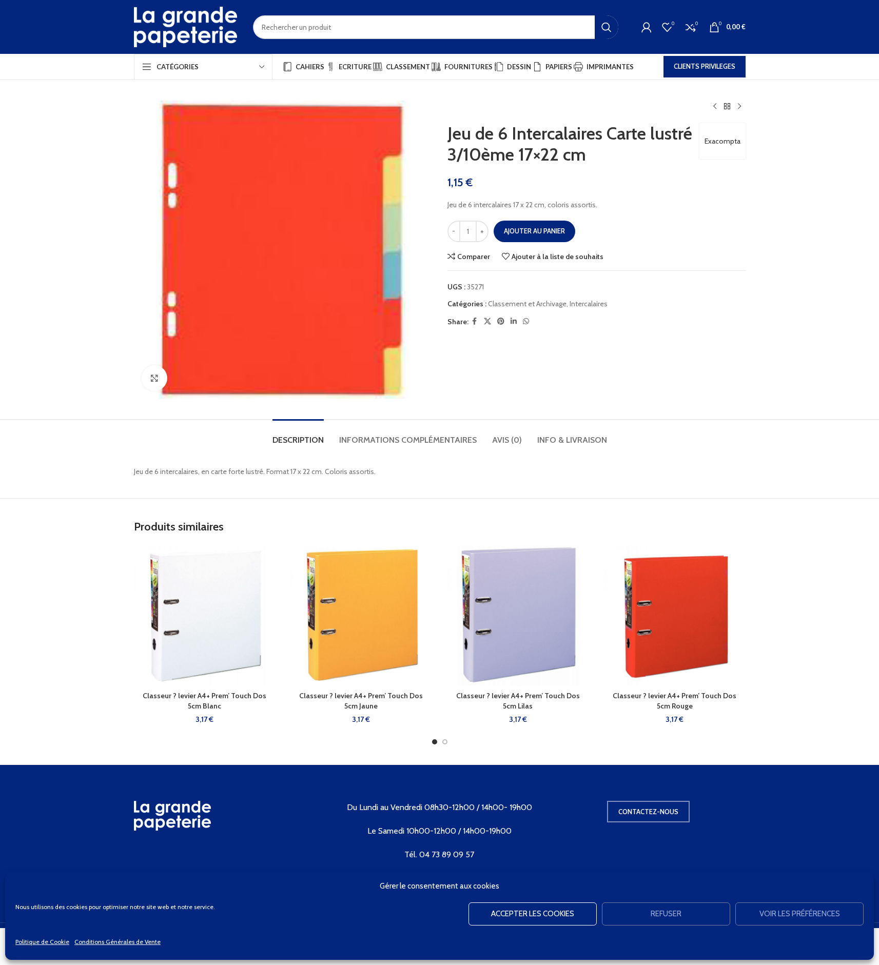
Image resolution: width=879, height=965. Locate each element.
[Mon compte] (646, 27)
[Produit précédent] (715, 107)
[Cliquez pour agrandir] (154, 378)
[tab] (298, 434)
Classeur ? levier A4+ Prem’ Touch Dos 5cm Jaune (361, 701)
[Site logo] (186, 26)
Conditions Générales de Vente (117, 942)
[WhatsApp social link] (526, 321)
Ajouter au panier (534, 231)
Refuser (666, 913)
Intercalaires (589, 303)
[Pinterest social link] (500, 321)
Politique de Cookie (42, 942)
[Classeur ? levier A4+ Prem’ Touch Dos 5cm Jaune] (361, 615)
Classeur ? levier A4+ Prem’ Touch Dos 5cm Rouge (674, 701)
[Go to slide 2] (444, 741)
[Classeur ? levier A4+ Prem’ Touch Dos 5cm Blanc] (205, 615)
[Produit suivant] (739, 107)
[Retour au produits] (727, 107)
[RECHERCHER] (606, 27)
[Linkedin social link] (513, 321)
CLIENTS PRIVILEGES (704, 66)
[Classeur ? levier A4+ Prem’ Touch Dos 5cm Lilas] (518, 615)
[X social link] (487, 321)
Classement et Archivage (527, 303)
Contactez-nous (648, 812)
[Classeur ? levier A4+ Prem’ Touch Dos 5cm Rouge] (675, 615)
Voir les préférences (799, 913)
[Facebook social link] (474, 321)
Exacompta (722, 141)
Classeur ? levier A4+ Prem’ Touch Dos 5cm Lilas (518, 701)
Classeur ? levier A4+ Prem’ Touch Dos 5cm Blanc (204, 701)
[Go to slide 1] (434, 741)
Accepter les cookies (532, 913)
